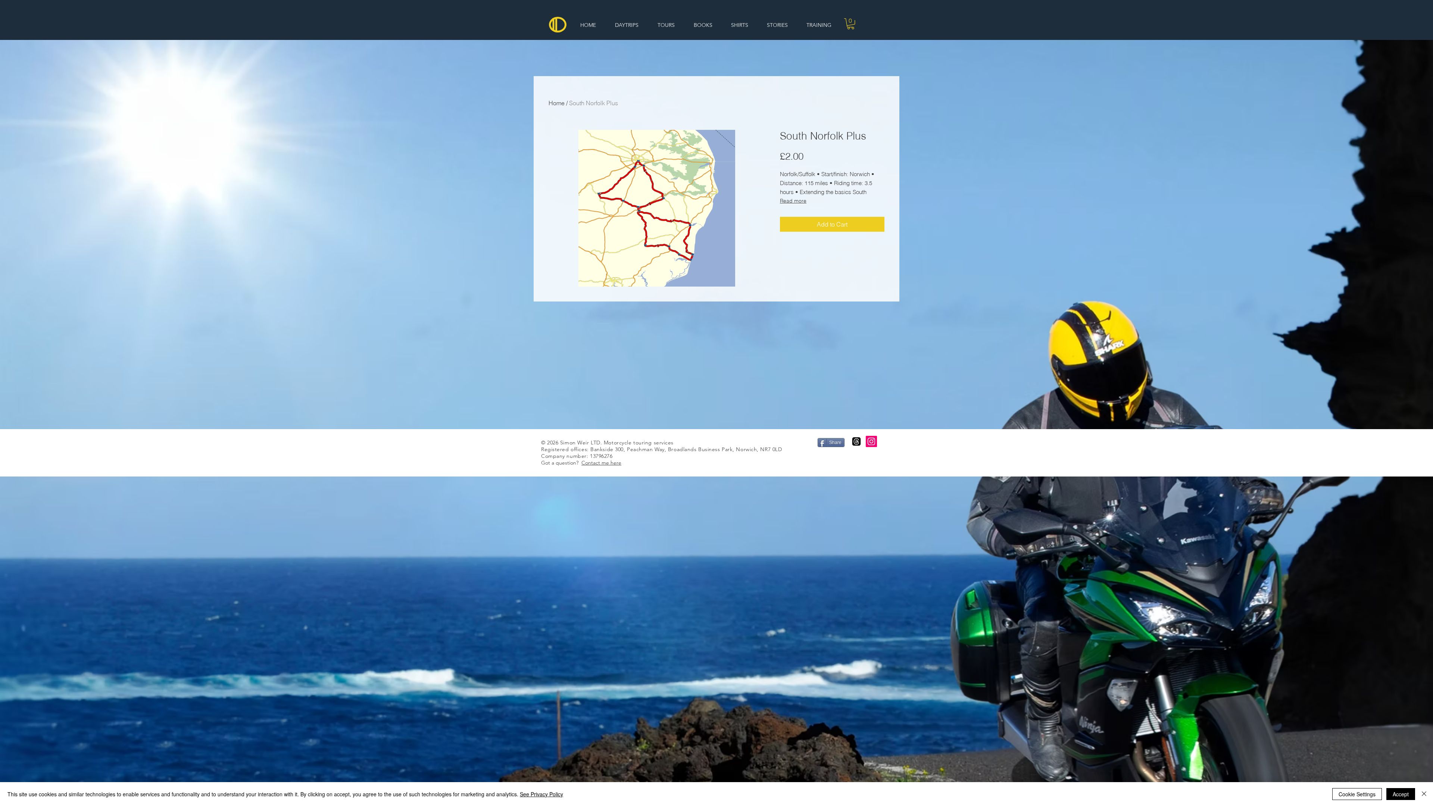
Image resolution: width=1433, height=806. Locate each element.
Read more (793, 200)
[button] (850, 23)
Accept (1401, 794)
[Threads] (856, 441)
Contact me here (601, 462)
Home (557, 103)
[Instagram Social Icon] (871, 441)
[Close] (1424, 794)
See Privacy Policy (541, 794)
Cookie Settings (1357, 794)
